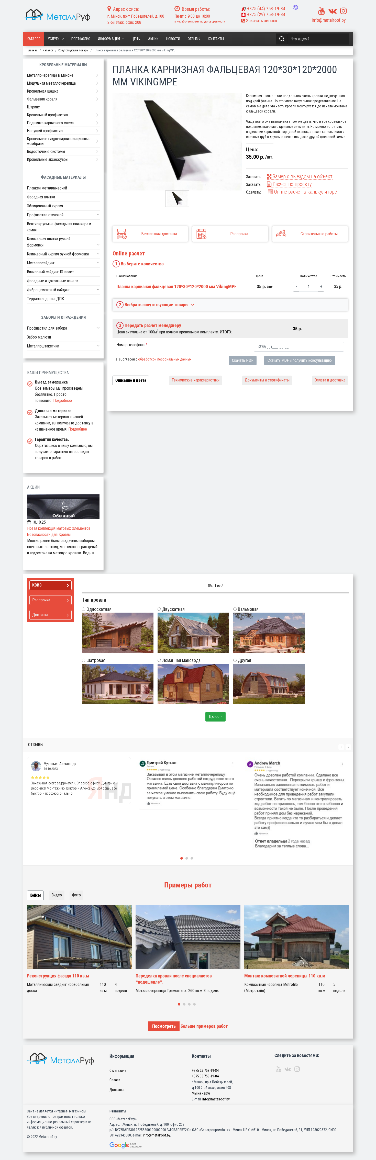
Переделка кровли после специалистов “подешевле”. (174, 979)
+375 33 (205, 1076)
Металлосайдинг (41, 263)
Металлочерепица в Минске (50, 75)
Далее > (215, 716)
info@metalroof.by (329, 20)
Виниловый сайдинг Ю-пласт (50, 271)
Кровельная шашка (42, 91)
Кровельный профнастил (47, 114)
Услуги (54, 39)
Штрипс (33, 107)
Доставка (117, 1090)
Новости (173, 39)
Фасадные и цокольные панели (52, 280)
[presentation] (341, 747)
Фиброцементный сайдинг (48, 289)
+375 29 (205, 1070)
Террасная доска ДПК (45, 298)
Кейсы (35, 895)
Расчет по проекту (291, 184)
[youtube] (321, 10)
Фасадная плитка (41, 197)
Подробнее (62, 400)
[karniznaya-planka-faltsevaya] (177, 141)
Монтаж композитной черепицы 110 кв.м (284, 975)
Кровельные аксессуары (47, 159)
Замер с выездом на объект (302, 176)
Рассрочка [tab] (41, 600)
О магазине (117, 1070)
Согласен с (155, 359)
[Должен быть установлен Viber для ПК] (295, 7)
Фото (76, 895)
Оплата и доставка (330, 380)
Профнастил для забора (47, 328)
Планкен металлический (47, 188)
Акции (153, 39)
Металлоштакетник (43, 346)
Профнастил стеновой (45, 214)
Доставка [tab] (40, 614)
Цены (136, 39)
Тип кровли (94, 600)
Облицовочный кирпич (45, 206)
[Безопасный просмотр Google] (136, 1145)
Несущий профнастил (45, 130)
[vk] (332, 10)
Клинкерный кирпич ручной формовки (58, 254)
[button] (98, 214)
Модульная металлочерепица (51, 83)
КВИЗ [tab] (37, 585)
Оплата (114, 1080)
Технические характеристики (195, 380)
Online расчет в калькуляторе (305, 192)
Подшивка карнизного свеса (50, 122)
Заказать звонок (261, 20)
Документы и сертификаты (267, 380)
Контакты (216, 39)
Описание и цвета (130, 380)
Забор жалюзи (39, 337)
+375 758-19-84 (266, 8)
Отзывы (194, 39)
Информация (109, 39)
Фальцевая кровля (42, 99)
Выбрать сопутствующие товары (154, 304)
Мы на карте (201, 1093)
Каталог (33, 39)
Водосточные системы (46, 151)
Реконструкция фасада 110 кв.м (58, 975)
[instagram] (343, 10)
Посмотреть (164, 1026)
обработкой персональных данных (164, 359)
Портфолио (80, 39)
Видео (56, 895)
